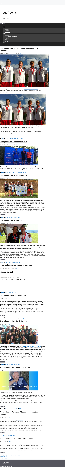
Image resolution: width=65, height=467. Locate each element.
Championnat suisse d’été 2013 (11, 220)
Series (6, 41)
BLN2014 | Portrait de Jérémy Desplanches (16, 265)
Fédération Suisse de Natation (31, 89)
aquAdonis (10, 12)
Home (4, 26)
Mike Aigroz (20, 420)
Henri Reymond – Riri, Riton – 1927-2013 (15, 367)
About (4, 27)
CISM (15, 138)
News (2, 138)
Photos (6, 39)
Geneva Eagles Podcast (12, 36)
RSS (3, 460)
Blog (4, 33)
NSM (24, 172)
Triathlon (7, 455)
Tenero (21, 138)
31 (3, 458)
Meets (12, 217)
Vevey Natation (8, 172)
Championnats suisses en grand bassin (31, 346)
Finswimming (7, 32)
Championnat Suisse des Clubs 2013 (13, 321)
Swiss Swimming (9, 138)
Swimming (7, 30)
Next (6, 458)
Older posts (4, 456)
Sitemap (4, 463)
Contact (4, 42)
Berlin (18, 138)
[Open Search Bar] (1, 45)
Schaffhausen (19, 172)
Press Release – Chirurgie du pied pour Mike (16, 438)
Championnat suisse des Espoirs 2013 (14, 175)
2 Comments (22, 408)
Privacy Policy (6, 462)
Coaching (7, 29)
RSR (17, 318)
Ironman (7, 435)
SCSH (14, 172)
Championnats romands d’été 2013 (13, 295)
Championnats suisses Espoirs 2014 (13, 142)
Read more (2, 214)
